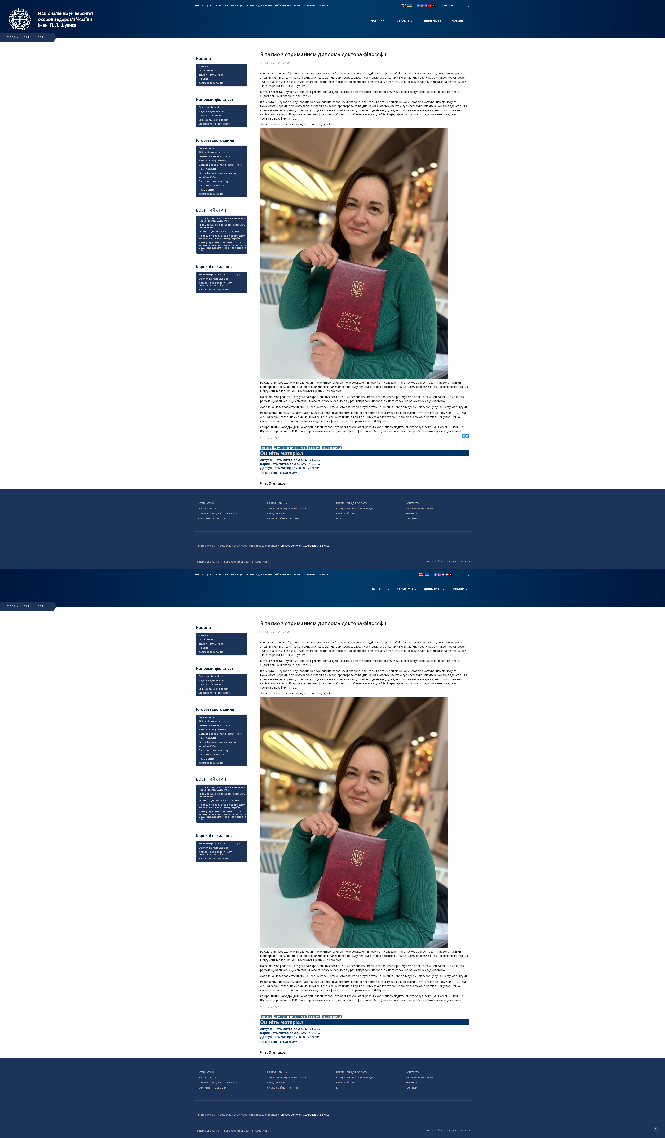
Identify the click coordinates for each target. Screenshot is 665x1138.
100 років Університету (213, 152)
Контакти (309, 5)
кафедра (266, 447)
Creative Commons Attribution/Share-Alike (305, 545)
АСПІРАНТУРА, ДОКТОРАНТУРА (217, 513)
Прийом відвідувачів (212, 185)
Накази (203, 78)
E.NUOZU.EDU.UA (277, 503)
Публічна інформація (287, 5)
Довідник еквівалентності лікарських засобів (215, 284)
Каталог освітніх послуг (228, 5)
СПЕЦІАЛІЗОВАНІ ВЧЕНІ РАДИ (354, 508)
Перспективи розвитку (213, 181)
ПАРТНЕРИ (412, 518)
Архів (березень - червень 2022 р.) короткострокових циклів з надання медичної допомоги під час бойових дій (222, 246)
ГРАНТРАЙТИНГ (346, 513)
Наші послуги (203, 5)
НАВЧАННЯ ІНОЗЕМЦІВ (212, 518)
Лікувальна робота (211, 115)
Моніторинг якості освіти (215, 123)
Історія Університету (212, 160)
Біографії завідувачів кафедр (217, 172)
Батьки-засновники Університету (220, 164)
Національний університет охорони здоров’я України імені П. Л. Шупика (65, 19)
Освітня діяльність (211, 107)
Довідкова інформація (237, 561)
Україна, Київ (207, 177)
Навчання (378, 21)
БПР (338, 518)
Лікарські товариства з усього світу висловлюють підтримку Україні (222, 237)
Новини (458, 21)
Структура (405, 21)
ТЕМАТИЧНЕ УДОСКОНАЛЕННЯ (286, 508)
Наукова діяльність (211, 111)
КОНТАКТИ (413, 503)
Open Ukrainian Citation (214, 278)
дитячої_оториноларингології (290, 447)
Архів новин (262, 561)
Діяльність (432, 21)
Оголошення (207, 70)
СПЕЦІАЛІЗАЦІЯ (207, 508)
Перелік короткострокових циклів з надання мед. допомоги (222, 219)
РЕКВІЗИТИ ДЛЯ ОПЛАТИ (352, 503)
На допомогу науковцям (214, 289)
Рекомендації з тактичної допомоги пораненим (222, 226)
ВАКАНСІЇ (411, 513)
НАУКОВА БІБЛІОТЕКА (419, 508)
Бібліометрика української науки (220, 274)
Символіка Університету (214, 156)
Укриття (323, 5)
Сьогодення (206, 148)
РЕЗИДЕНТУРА (276, 513)
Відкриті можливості (212, 74)
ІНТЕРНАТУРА (206, 503)
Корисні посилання (211, 82)
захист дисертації (332, 447)
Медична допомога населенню (219, 231)
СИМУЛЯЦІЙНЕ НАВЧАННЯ (283, 518)
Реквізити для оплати (259, 5)
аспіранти (314, 447)
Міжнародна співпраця (213, 119)
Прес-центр (206, 189)
